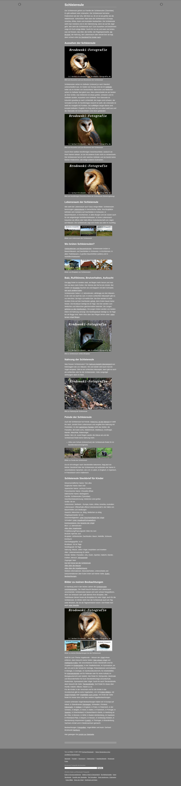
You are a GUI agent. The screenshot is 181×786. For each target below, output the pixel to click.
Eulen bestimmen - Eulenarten (107, 777)
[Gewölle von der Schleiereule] (104, 650)
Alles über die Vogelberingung (76, 568)
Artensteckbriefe (73, 673)
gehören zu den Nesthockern (75, 309)
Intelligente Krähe (71, 663)
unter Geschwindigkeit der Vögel (92, 518)
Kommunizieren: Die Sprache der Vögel (79, 523)
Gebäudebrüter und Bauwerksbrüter (78, 249)
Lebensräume (79, 209)
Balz (69, 282)
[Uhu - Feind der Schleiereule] (88, 458)
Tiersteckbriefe (88, 684)
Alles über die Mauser (73, 566)
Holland (78, 707)
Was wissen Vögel (100, 660)
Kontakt (74, 758)
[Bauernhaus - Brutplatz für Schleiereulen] (88, 269)
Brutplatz (76, 288)
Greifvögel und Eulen (91, 780)
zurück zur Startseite (86, 734)
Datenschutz (91, 758)
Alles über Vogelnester (73, 528)
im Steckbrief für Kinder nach (90, 37)
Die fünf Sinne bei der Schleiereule (78, 563)
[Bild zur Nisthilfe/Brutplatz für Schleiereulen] (72, 269)
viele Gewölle (74, 605)
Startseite (67, 758)
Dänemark (68, 707)
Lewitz (88, 720)
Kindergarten (78, 665)
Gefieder (108, 87)
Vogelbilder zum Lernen (89, 695)
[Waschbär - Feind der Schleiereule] (104, 458)
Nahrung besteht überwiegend (100, 364)
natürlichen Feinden (86, 427)
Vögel (102, 657)
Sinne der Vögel (79, 780)
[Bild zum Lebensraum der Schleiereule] (72, 236)
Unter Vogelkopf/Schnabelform (84, 520)
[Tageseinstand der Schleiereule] (88, 650)
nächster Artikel (161, 4)
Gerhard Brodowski (88, 752)
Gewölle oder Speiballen (79, 777)
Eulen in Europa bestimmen (73, 774)
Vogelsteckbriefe (101, 758)
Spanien (68, 712)
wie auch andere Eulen (73, 290)
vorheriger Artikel (19, 4)
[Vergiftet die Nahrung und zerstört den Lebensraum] (72, 458)
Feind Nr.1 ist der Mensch (100, 422)
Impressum (82, 758)
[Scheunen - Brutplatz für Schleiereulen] (104, 269)
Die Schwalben (92, 777)
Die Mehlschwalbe (106, 774)
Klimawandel (82, 558)
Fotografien (81, 727)
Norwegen (87, 704)
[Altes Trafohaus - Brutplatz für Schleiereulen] (72, 650)
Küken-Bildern (105, 692)
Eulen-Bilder (69, 780)
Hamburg (76, 730)
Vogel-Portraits (70, 695)
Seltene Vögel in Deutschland (91, 774)
